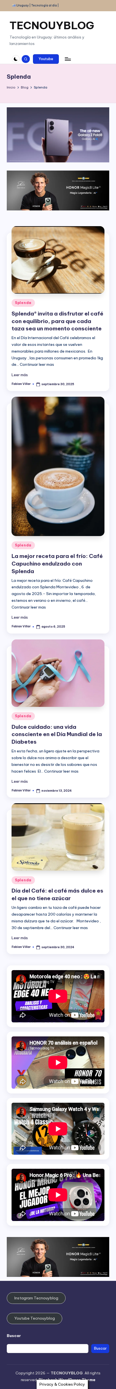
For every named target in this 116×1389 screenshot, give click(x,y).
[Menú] (67, 58)
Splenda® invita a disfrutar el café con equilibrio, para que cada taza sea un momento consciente (57, 321)
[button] (46, 59)
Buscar (14, 1335)
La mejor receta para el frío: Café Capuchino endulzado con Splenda (57, 564)
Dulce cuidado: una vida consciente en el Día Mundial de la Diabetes (57, 734)
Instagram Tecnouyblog (36, 1298)
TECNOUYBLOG (52, 25)
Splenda (23, 303)
